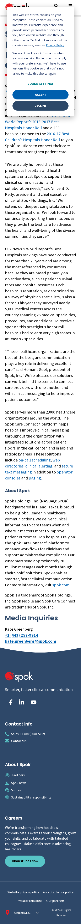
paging (35, 478)
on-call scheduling (34, 460)
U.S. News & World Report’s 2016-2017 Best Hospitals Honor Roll (38, 121)
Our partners (55, 901)
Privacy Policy (55, 45)
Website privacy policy (23, 892)
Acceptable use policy (58, 892)
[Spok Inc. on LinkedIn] (21, 702)
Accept (40, 95)
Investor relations (29, 901)
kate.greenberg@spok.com (30, 641)
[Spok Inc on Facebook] (10, 702)
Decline (40, 106)
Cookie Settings (41, 84)
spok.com (60, 584)
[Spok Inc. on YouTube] (33, 702)
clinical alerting (38, 466)
